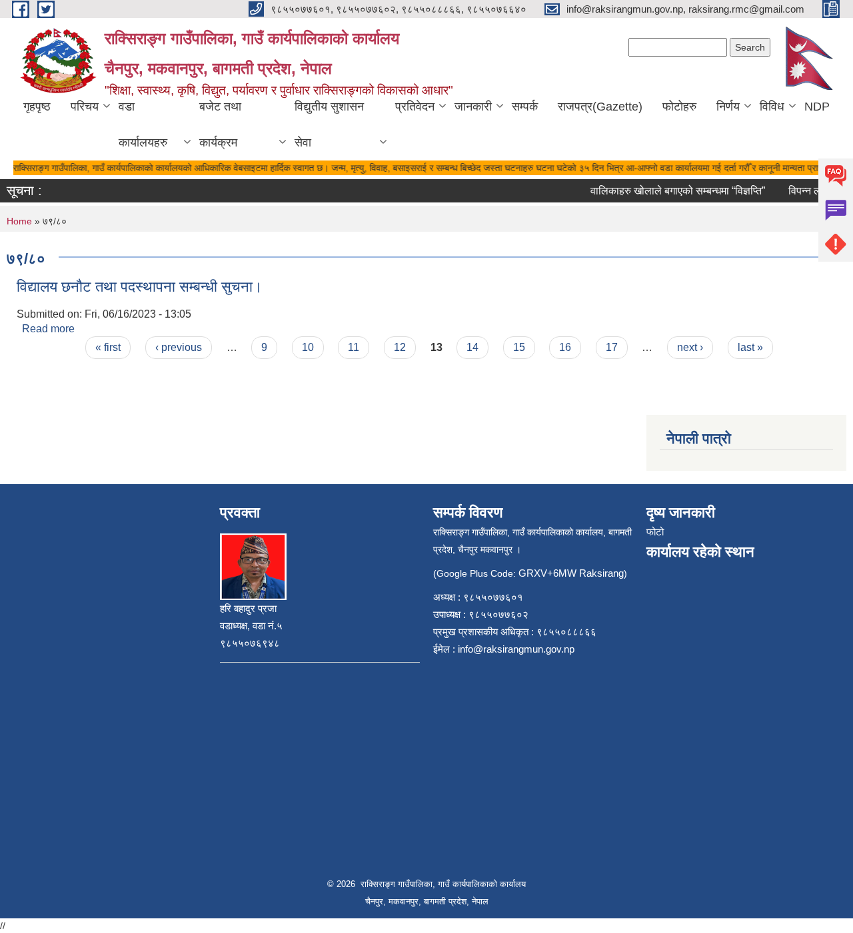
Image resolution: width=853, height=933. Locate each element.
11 (353, 347)
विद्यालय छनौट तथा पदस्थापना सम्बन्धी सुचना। (140, 286)
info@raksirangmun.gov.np (516, 649)
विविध (772, 106)
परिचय (85, 106)
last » (750, 347)
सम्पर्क (525, 106)
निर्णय (728, 106)
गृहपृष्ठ (37, 106)
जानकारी (473, 106)
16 (565, 347)
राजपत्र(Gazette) (600, 106)
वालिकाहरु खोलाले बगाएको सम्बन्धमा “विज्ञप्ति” (670, 190)
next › (690, 347)
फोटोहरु (679, 106)
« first (108, 347)
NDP (817, 106)
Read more (48, 328)
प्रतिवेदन (414, 106)
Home (19, 221)
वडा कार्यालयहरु (143, 124)
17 (612, 347)
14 (472, 347)
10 (308, 347)
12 (400, 347)
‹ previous (178, 347)
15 (519, 347)
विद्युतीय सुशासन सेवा (329, 124)
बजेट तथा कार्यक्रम (220, 124)
